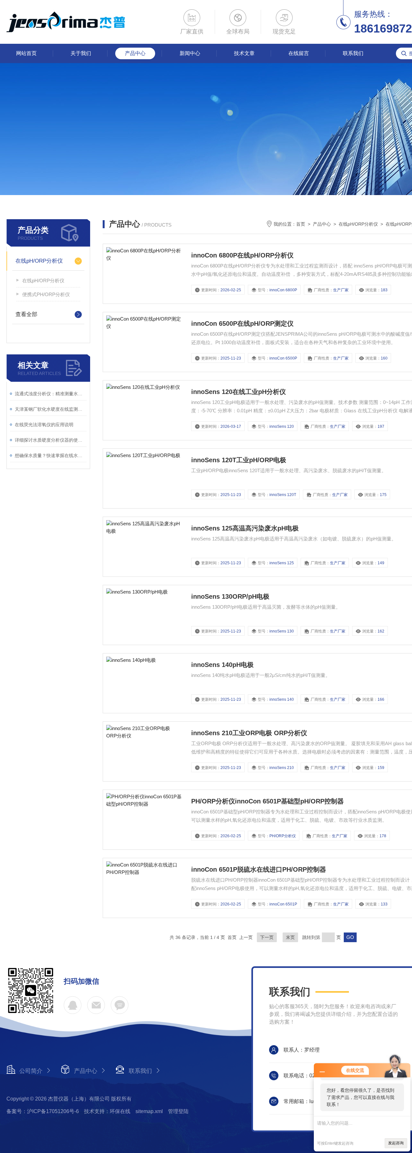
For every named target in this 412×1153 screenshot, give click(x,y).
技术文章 (244, 53)
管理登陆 (178, 1111)
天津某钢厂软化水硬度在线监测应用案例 (51, 409)
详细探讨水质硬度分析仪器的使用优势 (51, 440)
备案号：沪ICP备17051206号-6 (42, 1111)
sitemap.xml (149, 1111)
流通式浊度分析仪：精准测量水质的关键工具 (51, 393)
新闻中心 (190, 53)
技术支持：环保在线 (107, 1111)
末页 (290, 937)
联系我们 (353, 53)
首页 (300, 224)
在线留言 (298, 53)
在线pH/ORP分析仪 (39, 261)
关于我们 (80, 53)
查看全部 (26, 314)
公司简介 (30, 1071)
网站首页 (26, 53)
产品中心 (135, 53)
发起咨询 (396, 1143)
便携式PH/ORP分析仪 (46, 294)
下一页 (267, 937)
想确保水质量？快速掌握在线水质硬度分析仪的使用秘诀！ (51, 455)
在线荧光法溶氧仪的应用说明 (44, 424)
